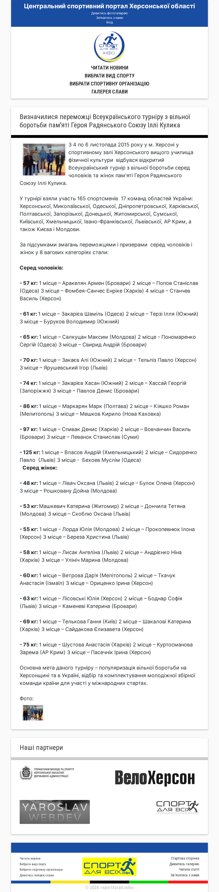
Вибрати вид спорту (110, 76)
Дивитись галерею (184, 864)
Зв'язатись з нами (109, 18)
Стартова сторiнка (185, 858)
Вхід (109, 22)
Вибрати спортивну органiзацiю (109, 84)
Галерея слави (110, 92)
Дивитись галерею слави (37, 875)
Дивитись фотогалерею (109, 13)
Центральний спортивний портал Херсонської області (109, 6)
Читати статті (189, 869)
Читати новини (109, 68)
